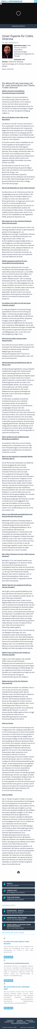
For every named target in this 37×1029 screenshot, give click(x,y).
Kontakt (31, 1022)
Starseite (10, 1021)
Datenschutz (31, 1027)
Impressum (23, 1027)
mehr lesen (8, 957)
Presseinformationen (19, 1023)
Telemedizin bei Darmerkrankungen (16, 963)
